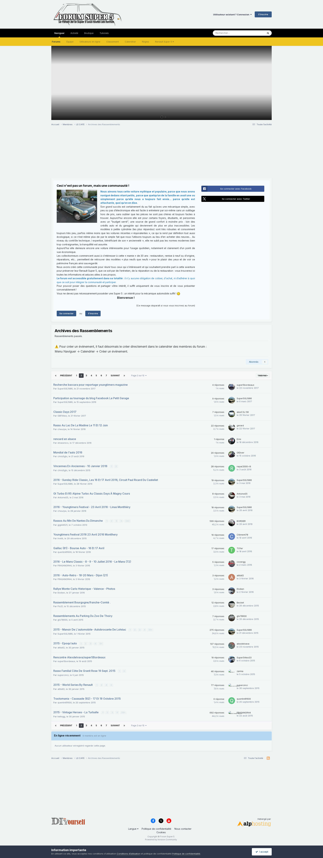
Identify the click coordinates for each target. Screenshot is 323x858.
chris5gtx (62, 456)
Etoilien (61, 592)
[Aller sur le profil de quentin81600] (231, 700)
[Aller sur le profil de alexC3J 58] (231, 413)
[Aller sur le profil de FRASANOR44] (231, 714)
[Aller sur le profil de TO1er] (231, 550)
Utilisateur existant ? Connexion (231, 14)
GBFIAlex (62, 415)
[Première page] (55, 375)
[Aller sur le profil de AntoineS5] (231, 495)
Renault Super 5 (164, 41)
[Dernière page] (124, 375)
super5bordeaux (245, 385)
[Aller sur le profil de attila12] (231, 577)
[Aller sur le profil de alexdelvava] (231, 645)
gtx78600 (62, 619)
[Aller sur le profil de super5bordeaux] (231, 386)
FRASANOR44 (65, 565)
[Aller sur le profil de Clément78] (231, 536)
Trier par (262, 376)
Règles (145, 41)
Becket (240, 602)
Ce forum (255, 33)
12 (150, 630)
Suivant (115, 375)
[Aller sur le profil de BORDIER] (231, 522)
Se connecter (66, 313)
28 (122, 712)
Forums (56, 41)
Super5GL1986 (65, 388)
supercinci (63, 675)
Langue (132, 828)
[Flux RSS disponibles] (268, 758)
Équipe (70, 41)
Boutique (89, 33)
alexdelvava (243, 643)
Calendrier (130, 41)
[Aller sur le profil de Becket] (231, 604)
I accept (263, 851)
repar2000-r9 (244, 466)
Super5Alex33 (244, 657)
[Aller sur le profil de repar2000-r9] (231, 468)
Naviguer (59, 33)
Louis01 (264, 116)
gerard (240, 425)
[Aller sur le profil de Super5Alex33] (231, 659)
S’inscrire (263, 14)
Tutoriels (104, 33)
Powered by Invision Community (161, 839)
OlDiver (240, 452)
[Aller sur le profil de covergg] (231, 563)
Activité (74, 33)
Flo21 (60, 606)
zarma (240, 671)
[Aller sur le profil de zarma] (231, 673)
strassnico (63, 442)
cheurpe (62, 429)
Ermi (239, 439)
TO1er (240, 548)
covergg (241, 561)
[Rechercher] (268, 33)
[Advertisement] (112, 154)
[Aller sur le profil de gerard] (231, 427)
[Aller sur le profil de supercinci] (231, 687)
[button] (260, 83)
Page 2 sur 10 (138, 375)
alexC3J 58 (243, 412)
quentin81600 (65, 552)
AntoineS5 (63, 497)
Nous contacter (182, 828)
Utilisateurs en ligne (90, 41)
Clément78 (242, 534)
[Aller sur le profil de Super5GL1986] (231, 400)
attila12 (240, 575)
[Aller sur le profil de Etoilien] (231, 590)
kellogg (61, 716)
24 (127, 521)
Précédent (66, 375)
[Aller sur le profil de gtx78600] (231, 618)
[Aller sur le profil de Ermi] (231, 441)
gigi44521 (62, 525)
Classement (112, 41)
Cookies (161, 832)
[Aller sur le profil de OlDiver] (231, 454)
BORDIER (241, 521)
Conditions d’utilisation (128, 853)
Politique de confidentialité (156, 828)
